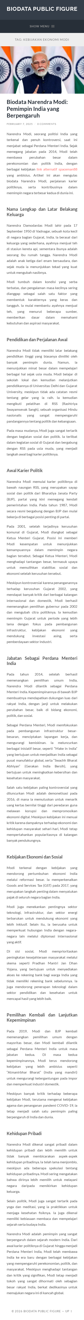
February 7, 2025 (20, 123)
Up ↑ (69, 1311)
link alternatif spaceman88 (57, 169)
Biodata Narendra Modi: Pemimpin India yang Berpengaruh (37, 108)
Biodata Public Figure (42, 8)
